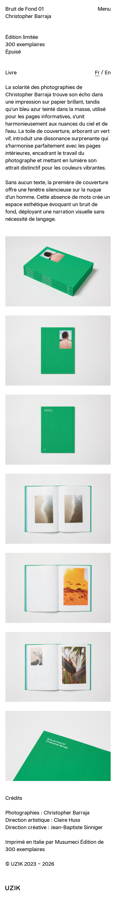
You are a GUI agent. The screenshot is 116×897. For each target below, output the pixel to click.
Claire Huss (67, 820)
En (108, 73)
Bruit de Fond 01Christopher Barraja (28, 12)
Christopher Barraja (67, 813)
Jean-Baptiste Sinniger (77, 827)
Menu (104, 9)
